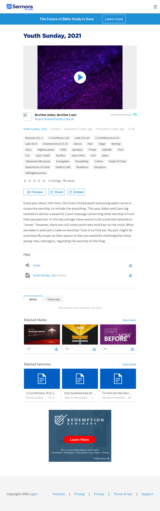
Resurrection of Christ (37, 167)
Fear (90, 144)
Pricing (79, 494)
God (93, 155)
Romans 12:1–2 (33, 138)
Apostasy (77, 149)
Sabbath (107, 149)
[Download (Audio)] (131, 265)
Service (77, 144)
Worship (116, 144)
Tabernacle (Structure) (37, 161)
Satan (105, 155)
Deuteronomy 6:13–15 (55, 144)
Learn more (114, 18)
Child (63, 149)
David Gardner (35, 397)
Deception (100, 167)
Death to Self (63, 167)
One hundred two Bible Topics (85, 393)
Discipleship (82, 161)
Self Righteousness (35, 173)
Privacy (99, 494)
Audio (36, 265)
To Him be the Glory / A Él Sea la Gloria (129, 393)
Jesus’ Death (43, 155)
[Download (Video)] (131, 275)
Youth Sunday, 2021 (35, 129)
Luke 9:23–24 (82, 138)
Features (58, 494)
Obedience (82, 167)
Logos (33, 494)
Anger (102, 144)
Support (147, 494)
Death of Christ (117, 161)
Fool (120, 149)
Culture (99, 161)
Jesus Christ (78, 155)
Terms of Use (123, 494)
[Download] (56, 349)
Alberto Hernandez (76, 397)
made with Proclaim (121, 114)
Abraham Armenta (113, 397)
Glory (28, 149)
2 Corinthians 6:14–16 (107, 138)
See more (129, 320)
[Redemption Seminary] (80, 436)
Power (92, 149)
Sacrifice (60, 155)
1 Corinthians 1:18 (59, 138)
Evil (27, 155)
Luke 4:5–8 (31, 144)
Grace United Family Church (54, 119)
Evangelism (62, 161)
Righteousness (46, 149)
